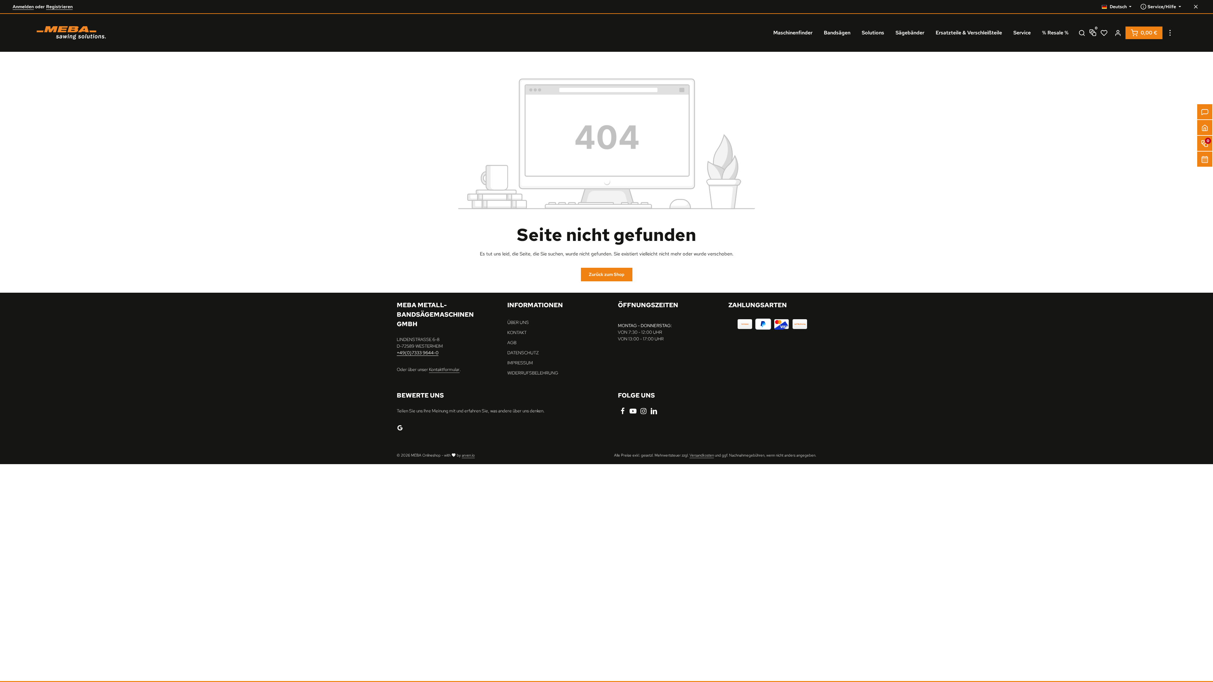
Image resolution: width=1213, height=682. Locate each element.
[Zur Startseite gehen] (71, 32)
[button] (1204, 127)
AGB (511, 342)
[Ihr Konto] (1118, 33)
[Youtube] (633, 413)
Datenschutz (523, 353)
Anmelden (23, 6)
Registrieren (59, 6)
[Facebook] (623, 413)
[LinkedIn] (653, 413)
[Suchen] (1082, 33)
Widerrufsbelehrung (532, 373)
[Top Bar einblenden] (1170, 33)
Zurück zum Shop (607, 274)
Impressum (520, 363)
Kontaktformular (444, 369)
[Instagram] (644, 413)
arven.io (468, 455)
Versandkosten (702, 455)
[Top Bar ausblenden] (1195, 6)
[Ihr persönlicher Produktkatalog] (1104, 33)
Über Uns (518, 322)
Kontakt (517, 332)
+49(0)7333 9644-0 (417, 353)
